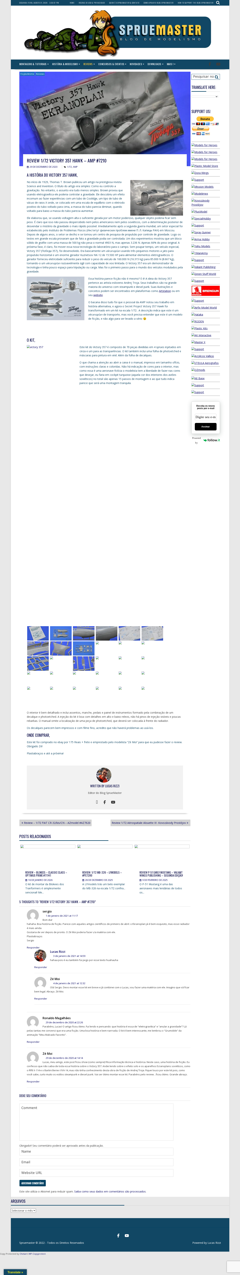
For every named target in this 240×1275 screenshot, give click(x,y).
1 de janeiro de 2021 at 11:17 (61, 915)
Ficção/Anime (27, 73)
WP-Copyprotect (37, 1253)
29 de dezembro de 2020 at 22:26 (64, 1022)
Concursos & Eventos (111, 64)
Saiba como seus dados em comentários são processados (110, 1191)
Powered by (196, 440)
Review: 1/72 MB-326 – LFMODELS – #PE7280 (102, 874)
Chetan (23, 1253)
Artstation (165, 291)
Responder (33, 947)
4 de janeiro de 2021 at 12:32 (69, 983)
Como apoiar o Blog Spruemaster (158, 2)
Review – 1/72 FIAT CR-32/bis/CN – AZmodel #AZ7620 (57, 823)
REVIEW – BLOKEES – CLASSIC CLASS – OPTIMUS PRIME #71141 (46, 874)
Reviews (88, 64)
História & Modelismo (65, 64)
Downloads (154, 64)
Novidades (136, 64)
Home (72, 2)
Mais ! (170, 64)
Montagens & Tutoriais (32, 64)
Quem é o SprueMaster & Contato (124, 2)
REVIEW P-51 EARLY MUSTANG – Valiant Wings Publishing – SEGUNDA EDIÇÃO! (161, 874)
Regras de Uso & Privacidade (92, 2)
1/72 (69, 166)
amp (75, 166)
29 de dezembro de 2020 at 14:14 (64, 1058)
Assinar (205, 426)
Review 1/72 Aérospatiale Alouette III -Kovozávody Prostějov (149, 823)
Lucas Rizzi (112, 786)
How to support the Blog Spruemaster (195, 2)
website (98, 295)
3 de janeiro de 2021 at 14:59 (69, 956)
